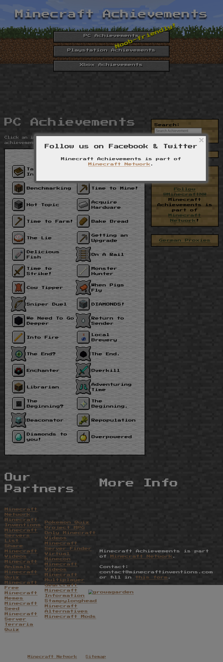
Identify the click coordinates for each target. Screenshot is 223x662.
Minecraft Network (119, 164)
